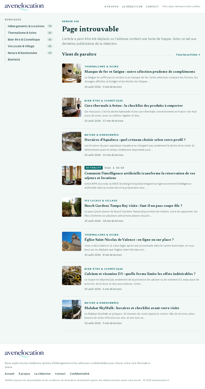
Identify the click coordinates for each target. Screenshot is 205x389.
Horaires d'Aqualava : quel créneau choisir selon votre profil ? (135, 140)
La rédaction (132, 6)
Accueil (9, 373)
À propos (112, 6)
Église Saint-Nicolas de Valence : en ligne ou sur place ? (129, 240)
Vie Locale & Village (101, 200)
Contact (152, 6)
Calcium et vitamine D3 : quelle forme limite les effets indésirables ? (140, 274)
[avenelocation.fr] (24, 6)
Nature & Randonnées (101, 135)
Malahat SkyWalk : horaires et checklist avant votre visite (131, 308)
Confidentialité (79, 373)
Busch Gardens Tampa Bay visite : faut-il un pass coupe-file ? (133, 206)
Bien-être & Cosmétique (103, 100)
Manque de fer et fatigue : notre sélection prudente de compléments (139, 72)
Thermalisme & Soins (101, 66)
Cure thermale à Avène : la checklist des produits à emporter (133, 106)
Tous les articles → (188, 54)
